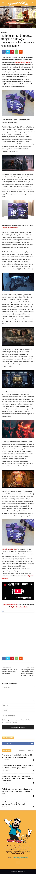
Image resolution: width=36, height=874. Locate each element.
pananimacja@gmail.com (20, 857)
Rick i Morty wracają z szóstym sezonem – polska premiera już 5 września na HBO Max (27, 672)
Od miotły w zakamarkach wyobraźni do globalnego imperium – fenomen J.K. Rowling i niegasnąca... (18, 778)
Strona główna (4, 30)
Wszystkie (22, 750)
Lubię (31, 743)
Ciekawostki (13, 30)
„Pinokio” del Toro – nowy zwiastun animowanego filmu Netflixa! (9, 671)
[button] (33, 2)
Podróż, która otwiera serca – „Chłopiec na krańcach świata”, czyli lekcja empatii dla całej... (17, 791)
